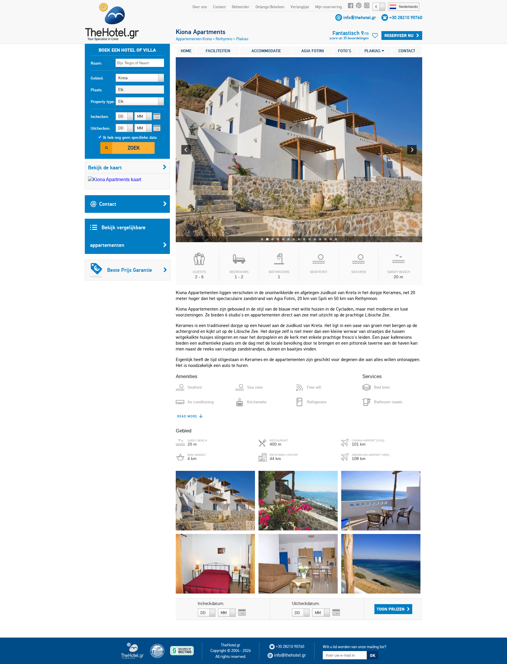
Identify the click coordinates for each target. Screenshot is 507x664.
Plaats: (96, 89)
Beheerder (240, 6)
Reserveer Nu (398, 35)
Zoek (134, 147)
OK (372, 655)
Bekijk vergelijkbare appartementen (118, 236)
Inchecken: (100, 116)
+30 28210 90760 (405, 17)
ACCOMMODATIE (266, 50)
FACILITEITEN (218, 50)
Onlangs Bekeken (270, 6)
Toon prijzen (391, 609)
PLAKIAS (373, 50)
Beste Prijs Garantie (129, 270)
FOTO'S (344, 50)
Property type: (103, 101)
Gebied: (97, 78)
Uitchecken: (100, 128)
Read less (186, 416)
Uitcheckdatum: (306, 603)
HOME (186, 50)
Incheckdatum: (211, 603)
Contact (219, 6)
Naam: (96, 63)
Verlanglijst (299, 6)
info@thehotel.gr (359, 17)
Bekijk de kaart (105, 167)
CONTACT (406, 50)
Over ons (199, 6)
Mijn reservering (328, 6)
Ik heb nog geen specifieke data (130, 137)
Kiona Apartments (200, 32)
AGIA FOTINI (312, 50)
